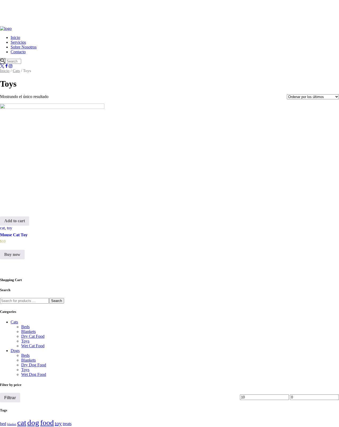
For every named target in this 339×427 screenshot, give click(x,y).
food (47, 423)
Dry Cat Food (32, 336)
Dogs (15, 350)
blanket (11, 424)
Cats (16, 71)
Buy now (12, 254)
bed (3, 423)
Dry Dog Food (33, 365)
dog (33, 422)
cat (2, 228)
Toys (25, 341)
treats (67, 423)
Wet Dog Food (33, 374)
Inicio (5, 71)
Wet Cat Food (32, 346)
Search (56, 301)
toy (9, 228)
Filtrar (10, 397)
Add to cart (14, 221)
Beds (25, 326)
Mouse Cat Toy (14, 235)
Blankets (28, 331)
